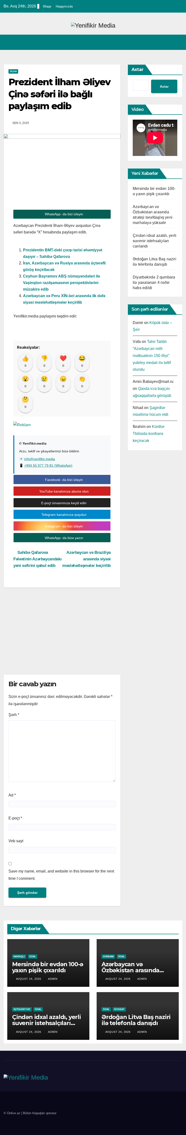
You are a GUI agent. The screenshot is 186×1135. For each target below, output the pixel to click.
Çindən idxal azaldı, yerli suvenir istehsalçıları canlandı (154, 240)
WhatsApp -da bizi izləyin (63, 214)
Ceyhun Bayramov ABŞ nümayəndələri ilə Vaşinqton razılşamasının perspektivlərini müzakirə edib (61, 282)
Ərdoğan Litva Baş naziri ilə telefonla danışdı (135, 1020)
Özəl (32, 956)
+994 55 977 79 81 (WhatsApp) (48, 465)
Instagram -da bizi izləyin (63, 526)
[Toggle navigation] (177, 42)
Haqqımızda (64, 6)
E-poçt (15, 818)
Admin (53, 978)
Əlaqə (47, 6)
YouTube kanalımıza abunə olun (63, 491)
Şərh (13, 715)
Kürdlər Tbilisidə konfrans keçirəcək (148, 434)
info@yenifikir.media (39, 459)
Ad (12, 795)
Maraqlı (19, 956)
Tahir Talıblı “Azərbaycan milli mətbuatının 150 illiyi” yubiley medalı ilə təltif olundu (152, 355)
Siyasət (119, 1009)
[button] (168, 42)
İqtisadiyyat (22, 1009)
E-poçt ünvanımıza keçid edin (63, 503)
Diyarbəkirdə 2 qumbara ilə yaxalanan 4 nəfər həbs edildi (154, 282)
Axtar (138, 69)
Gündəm (108, 956)
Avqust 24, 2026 (29, 978)
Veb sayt (15, 841)
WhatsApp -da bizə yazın (63, 538)
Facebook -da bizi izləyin (63, 480)
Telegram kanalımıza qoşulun (63, 515)
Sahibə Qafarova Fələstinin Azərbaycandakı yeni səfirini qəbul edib (37, 559)
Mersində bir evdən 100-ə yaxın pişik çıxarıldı (47, 967)
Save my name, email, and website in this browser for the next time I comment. (61, 874)
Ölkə (13, 71)
